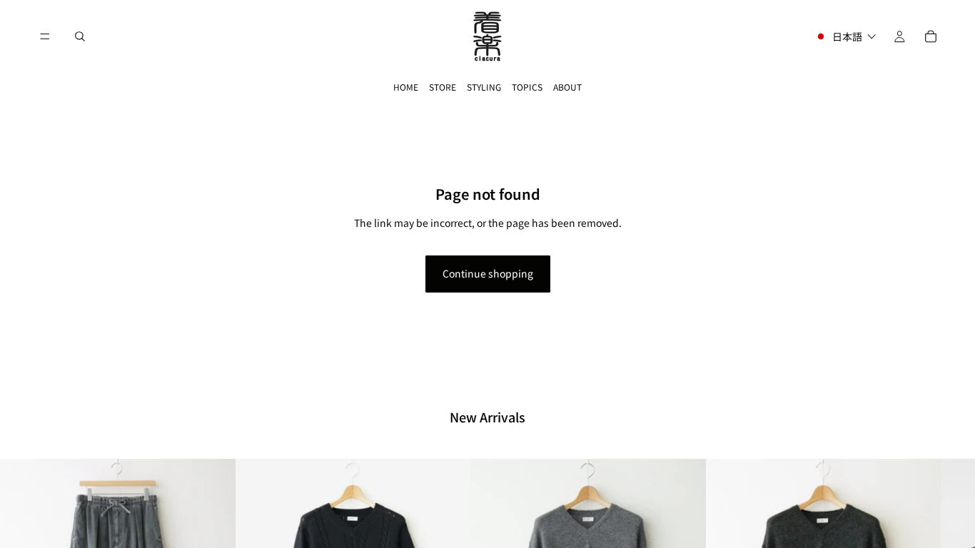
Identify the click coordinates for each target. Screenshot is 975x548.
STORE (442, 87)
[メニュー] (45, 36)
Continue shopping (488, 273)
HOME (405, 87)
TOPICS (527, 87)
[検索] (80, 36)
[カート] (930, 36)
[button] (845, 36)
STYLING (484, 87)
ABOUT (567, 87)
